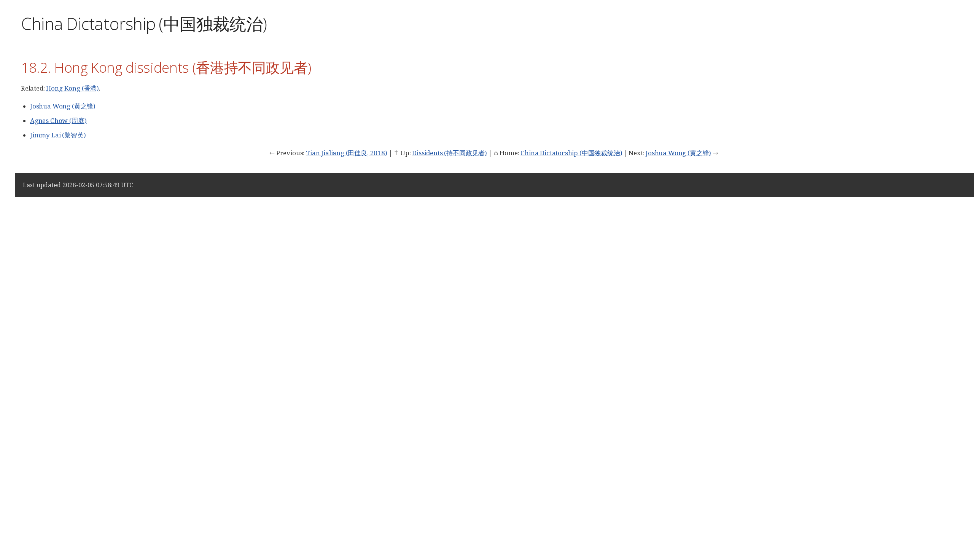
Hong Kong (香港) (72, 88)
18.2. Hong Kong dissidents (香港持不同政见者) (166, 67)
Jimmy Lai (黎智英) (58, 135)
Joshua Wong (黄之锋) (62, 106)
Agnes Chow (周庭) (58, 120)
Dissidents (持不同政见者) (449, 152)
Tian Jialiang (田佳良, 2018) (346, 152)
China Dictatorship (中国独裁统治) (571, 152)
